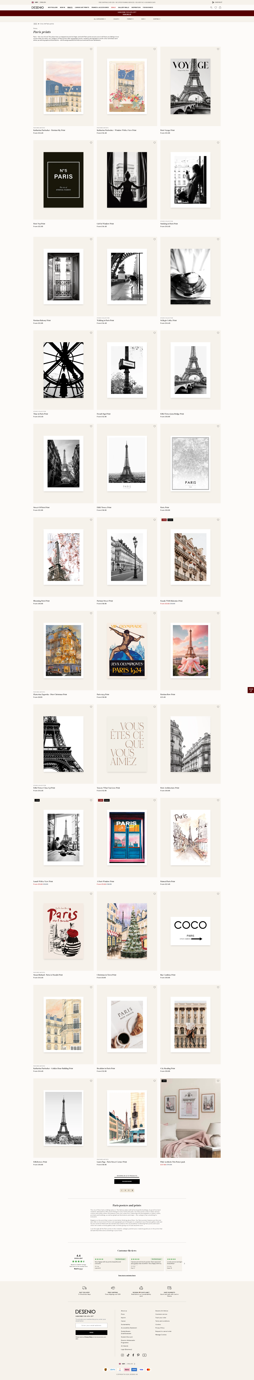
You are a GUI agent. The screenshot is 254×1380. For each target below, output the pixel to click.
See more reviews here (127, 1275)
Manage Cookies (161, 1335)
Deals (113, 7)
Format (129, 19)
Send (91, 1332)
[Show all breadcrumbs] (35, 24)
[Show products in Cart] (220, 7)
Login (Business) (126, 1349)
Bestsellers (53, 7)
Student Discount (127, 1337)
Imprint (123, 1318)
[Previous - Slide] (90, 1263)
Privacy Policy (88, 1337)
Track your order (160, 1318)
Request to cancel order (163, 1331)
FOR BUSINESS (148, 7)
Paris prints (50, 24)
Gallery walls (123, 7)
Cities (42, 24)
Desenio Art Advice (161, 1311)
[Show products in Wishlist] (216, 7)
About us (124, 1311)
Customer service (161, 1314)
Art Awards (124, 1346)
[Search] (211, 7)
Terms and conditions (162, 1321)
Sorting (156, 19)
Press (123, 1314)
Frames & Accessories (100, 7)
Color (116, 19)
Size (142, 19)
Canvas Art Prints (82, 7)
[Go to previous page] (121, 1190)
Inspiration (136, 7)
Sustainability (125, 1324)
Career (123, 1321)
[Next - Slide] (184, 1263)
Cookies (158, 1324)
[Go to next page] (132, 1190)
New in (62, 7)
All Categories (99, 19)
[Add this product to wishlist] (91, 49)
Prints (70, 7)
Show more (127, 1181)
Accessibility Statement (129, 1328)
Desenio (133, 1374)
